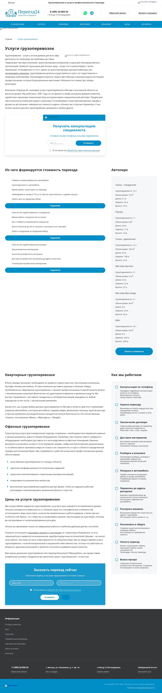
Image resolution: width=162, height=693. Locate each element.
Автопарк (85, 24)
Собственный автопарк (15, 644)
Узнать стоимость (134, 351)
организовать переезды (17, 73)
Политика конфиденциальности (141, 688)
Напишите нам (144, 671)
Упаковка (63, 24)
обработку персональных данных (83, 150)
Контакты (146, 24)
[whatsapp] (85, 13)
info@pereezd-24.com (147, 667)
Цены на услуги (12, 648)
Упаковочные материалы (16, 639)
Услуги (41, 24)
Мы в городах (52, 671)
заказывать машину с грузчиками (44, 532)
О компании (17, 24)
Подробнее (55, 205)
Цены (127, 24)
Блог (7, 629)
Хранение (106, 24)
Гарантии (9, 634)
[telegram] (92, 13)
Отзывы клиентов (13, 624)
